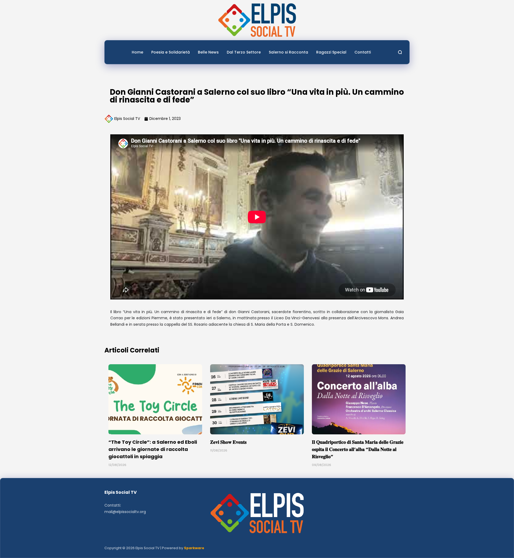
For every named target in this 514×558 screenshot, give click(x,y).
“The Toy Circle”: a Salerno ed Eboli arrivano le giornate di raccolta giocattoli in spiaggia (152, 449)
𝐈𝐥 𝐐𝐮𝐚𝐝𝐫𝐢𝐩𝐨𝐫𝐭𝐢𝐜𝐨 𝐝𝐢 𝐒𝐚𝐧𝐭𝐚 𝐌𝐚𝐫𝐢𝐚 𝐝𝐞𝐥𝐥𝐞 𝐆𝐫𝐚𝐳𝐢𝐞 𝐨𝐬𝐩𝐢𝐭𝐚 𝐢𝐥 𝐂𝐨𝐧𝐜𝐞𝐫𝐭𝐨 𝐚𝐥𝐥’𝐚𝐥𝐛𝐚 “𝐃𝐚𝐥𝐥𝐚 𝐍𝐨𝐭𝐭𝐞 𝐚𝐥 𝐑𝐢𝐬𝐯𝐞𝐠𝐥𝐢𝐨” (357, 449)
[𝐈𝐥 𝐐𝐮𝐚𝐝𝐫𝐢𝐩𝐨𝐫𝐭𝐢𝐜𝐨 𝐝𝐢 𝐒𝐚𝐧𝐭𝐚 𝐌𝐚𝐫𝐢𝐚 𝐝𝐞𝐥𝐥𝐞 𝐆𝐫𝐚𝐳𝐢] (359, 399)
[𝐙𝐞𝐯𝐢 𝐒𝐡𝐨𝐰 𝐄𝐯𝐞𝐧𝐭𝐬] (257, 399)
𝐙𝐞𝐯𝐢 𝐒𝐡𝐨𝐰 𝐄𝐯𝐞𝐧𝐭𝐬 (228, 442)
